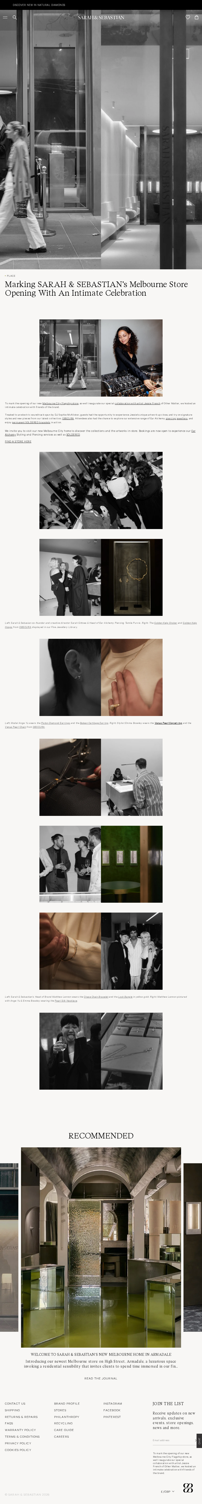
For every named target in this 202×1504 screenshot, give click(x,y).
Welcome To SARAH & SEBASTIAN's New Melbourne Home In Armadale (101, 1354)
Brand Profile (67, 1403)
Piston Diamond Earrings (55, 722)
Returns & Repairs (21, 1417)
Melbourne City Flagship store (60, 403)
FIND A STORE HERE (18, 441)
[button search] (15, 17)
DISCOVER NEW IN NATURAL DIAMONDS (28, 4)
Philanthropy (66, 1417)
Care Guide (64, 1430)
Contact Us (15, 1403)
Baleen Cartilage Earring (94, 722)
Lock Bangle (125, 996)
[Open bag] (196, 17)
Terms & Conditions (22, 1436)
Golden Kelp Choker (165, 622)
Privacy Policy (18, 1443)
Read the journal (101, 1378)
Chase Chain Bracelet (96, 996)
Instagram (112, 1403)
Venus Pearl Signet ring (168, 722)
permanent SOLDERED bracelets (31, 422)
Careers (61, 1436)
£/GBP (165, 1491)
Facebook (112, 1410)
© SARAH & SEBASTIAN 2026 (27, 1494)
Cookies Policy (18, 1450)
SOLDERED (73, 434)
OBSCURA (68, 418)
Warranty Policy (20, 1430)
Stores (60, 1410)
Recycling (63, 1423)
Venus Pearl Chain (15, 726)
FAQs (9, 1423)
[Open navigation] (5, 17)
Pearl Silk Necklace (66, 1000)
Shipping (12, 1410)
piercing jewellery (177, 418)
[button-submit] (195, 1440)
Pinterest (112, 1417)
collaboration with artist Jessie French (137, 403)
